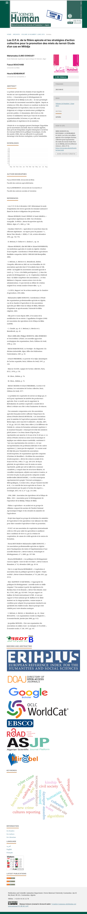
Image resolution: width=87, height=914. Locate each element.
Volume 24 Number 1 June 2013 (33, 34)
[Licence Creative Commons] (12, 904)
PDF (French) (61, 77)
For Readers (10, 831)
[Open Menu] (7, 3)
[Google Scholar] (28, 699)
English (9, 849)
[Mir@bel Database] (23, 766)
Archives (16, 34)
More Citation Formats (66, 154)
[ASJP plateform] (28, 750)
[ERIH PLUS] (43, 671)
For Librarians (11, 837)
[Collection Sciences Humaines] (37, 718)
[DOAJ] (28, 685)
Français (10, 853)
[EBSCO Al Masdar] (20, 727)
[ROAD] (21, 736)
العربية (9, 846)
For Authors (10, 834)
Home (9, 34)
